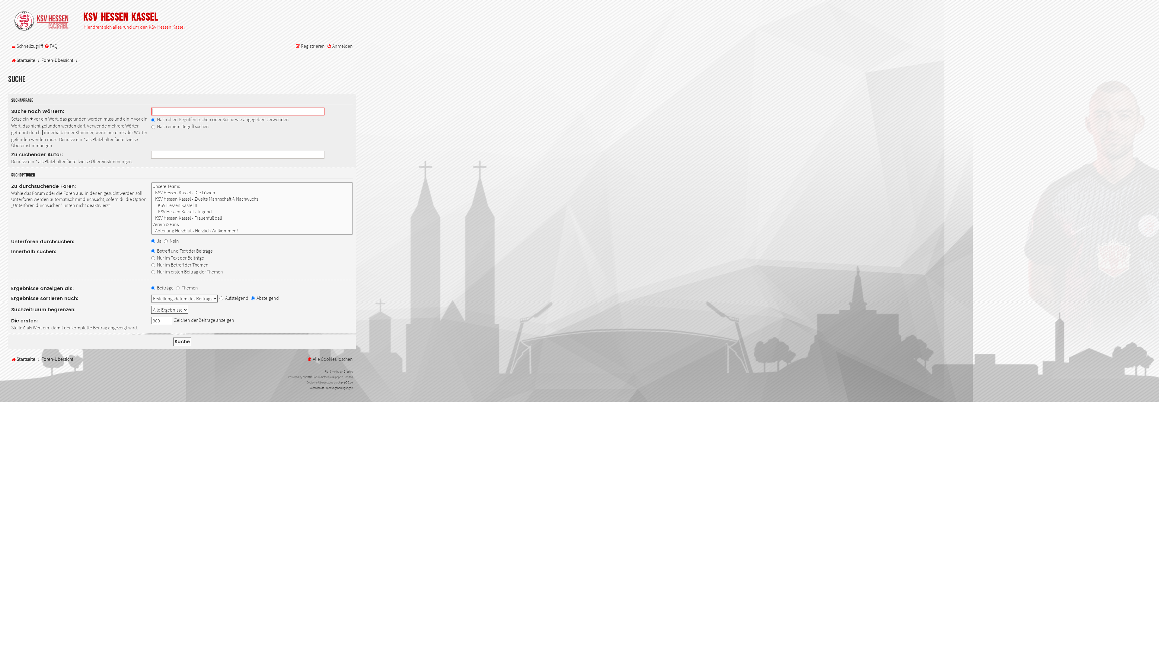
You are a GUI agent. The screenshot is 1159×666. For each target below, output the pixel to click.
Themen (189, 288)
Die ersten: (24, 320)
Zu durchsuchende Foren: (43, 186)
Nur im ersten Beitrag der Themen (189, 272)
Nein (174, 241)
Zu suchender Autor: (37, 154)
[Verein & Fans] (252, 224)
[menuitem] (50, 46)
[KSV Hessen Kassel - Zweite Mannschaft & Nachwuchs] (252, 199)
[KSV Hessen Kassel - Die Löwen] (252, 192)
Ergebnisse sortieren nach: (44, 298)
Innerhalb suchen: (33, 251)
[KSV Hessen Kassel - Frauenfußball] (252, 218)
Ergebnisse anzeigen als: (42, 288)
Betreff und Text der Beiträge (184, 251)
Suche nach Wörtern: (37, 111)
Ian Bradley (346, 371)
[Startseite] (44, 21)
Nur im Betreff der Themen (182, 265)
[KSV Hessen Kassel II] (252, 205)
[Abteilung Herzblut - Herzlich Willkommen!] (252, 231)
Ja (158, 241)
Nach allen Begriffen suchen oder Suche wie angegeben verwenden (222, 119)
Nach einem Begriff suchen (182, 126)
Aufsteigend (236, 298)
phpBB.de (347, 382)
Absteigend (267, 298)
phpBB (307, 377)
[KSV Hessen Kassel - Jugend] (252, 212)
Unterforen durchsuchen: (43, 241)
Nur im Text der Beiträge (180, 258)
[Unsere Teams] (252, 186)
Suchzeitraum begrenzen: (43, 309)
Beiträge (165, 288)
